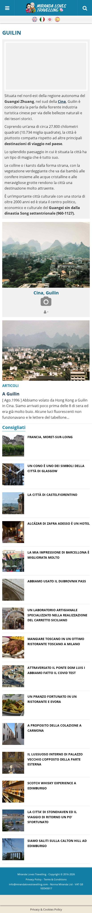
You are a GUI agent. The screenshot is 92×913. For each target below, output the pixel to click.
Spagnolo (57, 19)
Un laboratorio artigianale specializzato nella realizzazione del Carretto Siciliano (57, 615)
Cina (62, 101)
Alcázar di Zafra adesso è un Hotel (58, 523)
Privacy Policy (34, 879)
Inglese (34, 19)
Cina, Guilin (46, 293)
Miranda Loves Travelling (31, 874)
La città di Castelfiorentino (52, 494)
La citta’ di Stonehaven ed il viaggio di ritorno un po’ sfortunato (52, 817)
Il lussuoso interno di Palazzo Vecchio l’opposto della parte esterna (55, 759)
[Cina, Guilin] (46, 255)
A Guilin (10, 394)
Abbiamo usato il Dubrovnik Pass (56, 581)
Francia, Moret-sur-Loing (50, 437)
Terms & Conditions (55, 879)
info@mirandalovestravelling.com (28, 884)
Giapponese (49, 19)
